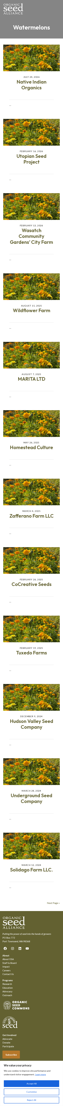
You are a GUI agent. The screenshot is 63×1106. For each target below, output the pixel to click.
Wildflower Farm (31, 310)
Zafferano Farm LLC (31, 516)
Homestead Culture (31, 447)
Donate (6, 1042)
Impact (6, 966)
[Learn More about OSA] (16, 1010)
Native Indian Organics (31, 85)
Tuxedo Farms (31, 653)
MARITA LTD (31, 379)
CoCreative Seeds (32, 584)
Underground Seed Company (31, 798)
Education (7, 987)
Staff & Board (9, 963)
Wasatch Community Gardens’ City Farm (31, 236)
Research (7, 984)
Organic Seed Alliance (13, 8)
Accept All (32, 1083)
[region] (31, 1083)
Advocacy (7, 991)
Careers (6, 970)
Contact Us (8, 974)
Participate (8, 1046)
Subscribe (11, 1054)
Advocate (7, 1039)
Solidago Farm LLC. (31, 870)
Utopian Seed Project (31, 159)
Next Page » (53, 902)
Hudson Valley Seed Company (31, 724)
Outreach (7, 995)
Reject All (31, 1100)
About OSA (8, 959)
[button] (58, 8)
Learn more (40, 1074)
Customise (31, 1091)
